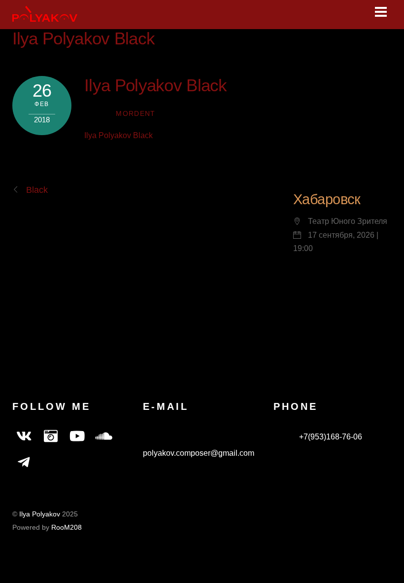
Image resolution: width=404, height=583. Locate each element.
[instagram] (51, 437)
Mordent (136, 113)
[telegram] (24, 463)
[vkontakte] (24, 437)
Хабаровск (327, 199)
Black (37, 189)
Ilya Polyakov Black (83, 38)
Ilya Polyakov (39, 514)
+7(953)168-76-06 (329, 437)
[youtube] (77, 437)
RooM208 (66, 527)
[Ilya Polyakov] (44, 16)
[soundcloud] (104, 437)
